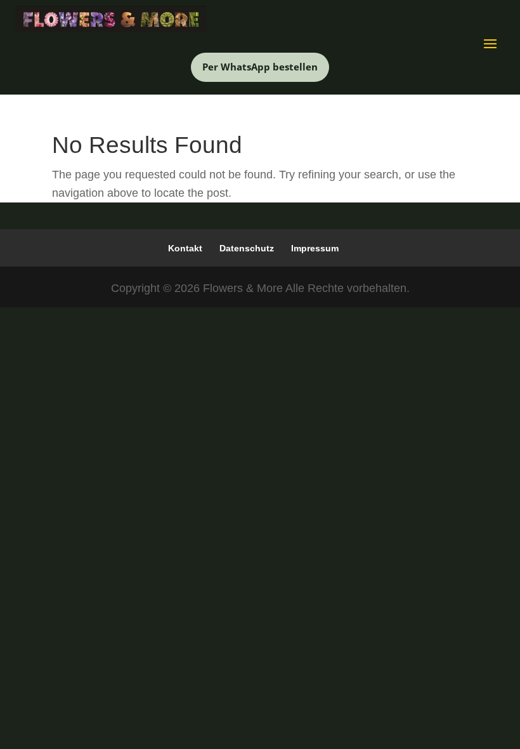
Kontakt (185, 248)
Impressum (315, 248)
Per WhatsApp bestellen (260, 66)
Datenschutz (246, 248)
